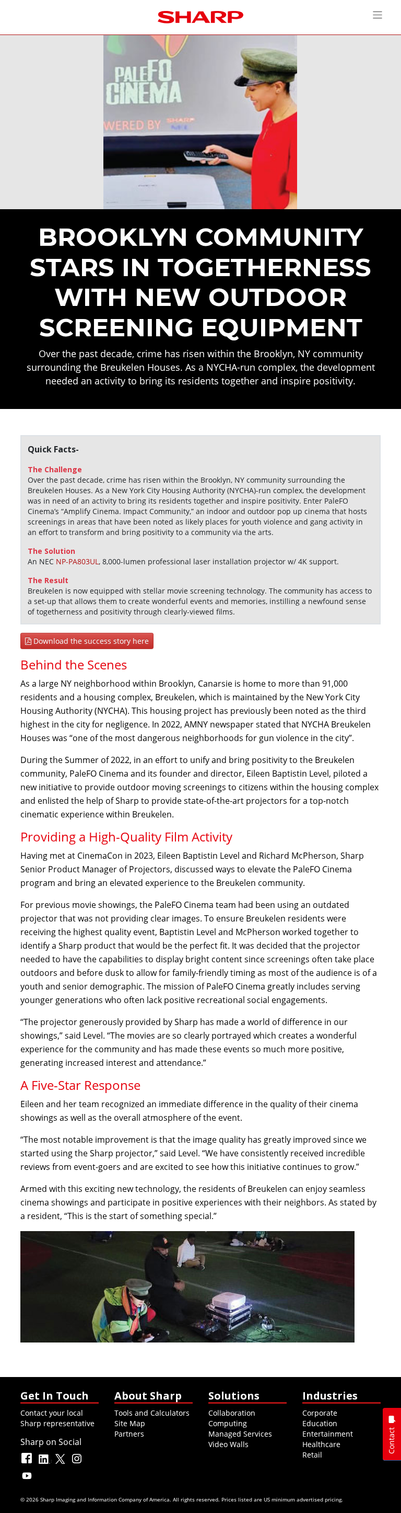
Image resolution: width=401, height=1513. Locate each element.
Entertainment (327, 1434)
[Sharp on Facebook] (27, 1463)
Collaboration (231, 1413)
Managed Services (240, 1434)
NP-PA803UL (77, 561)
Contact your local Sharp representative (57, 1418)
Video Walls (228, 1444)
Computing (227, 1423)
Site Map (129, 1423)
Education (319, 1423)
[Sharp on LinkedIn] (44, 1463)
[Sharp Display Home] (200, 16)
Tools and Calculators (152, 1413)
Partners (129, 1434)
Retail (312, 1455)
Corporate (319, 1413)
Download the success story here (90, 641)
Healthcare (321, 1444)
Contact (391, 1440)
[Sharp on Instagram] (77, 1463)
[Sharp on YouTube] (27, 1480)
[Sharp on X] (61, 1463)
